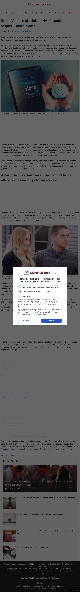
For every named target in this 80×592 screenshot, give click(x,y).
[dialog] (40, 296)
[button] (40, 296)
